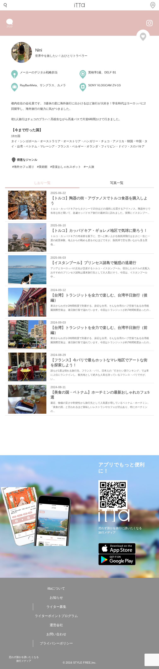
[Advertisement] (75, 433)
